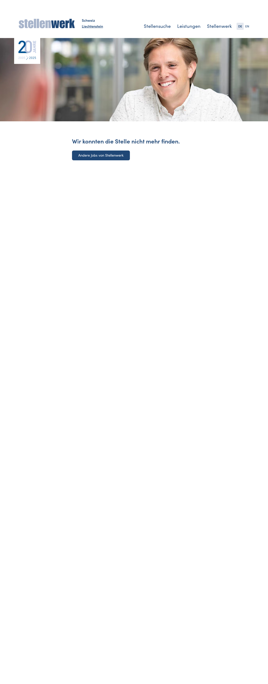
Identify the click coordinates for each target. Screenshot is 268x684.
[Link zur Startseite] (47, 24)
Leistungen (189, 26)
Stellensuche (157, 26)
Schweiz (88, 20)
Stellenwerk (219, 26)
